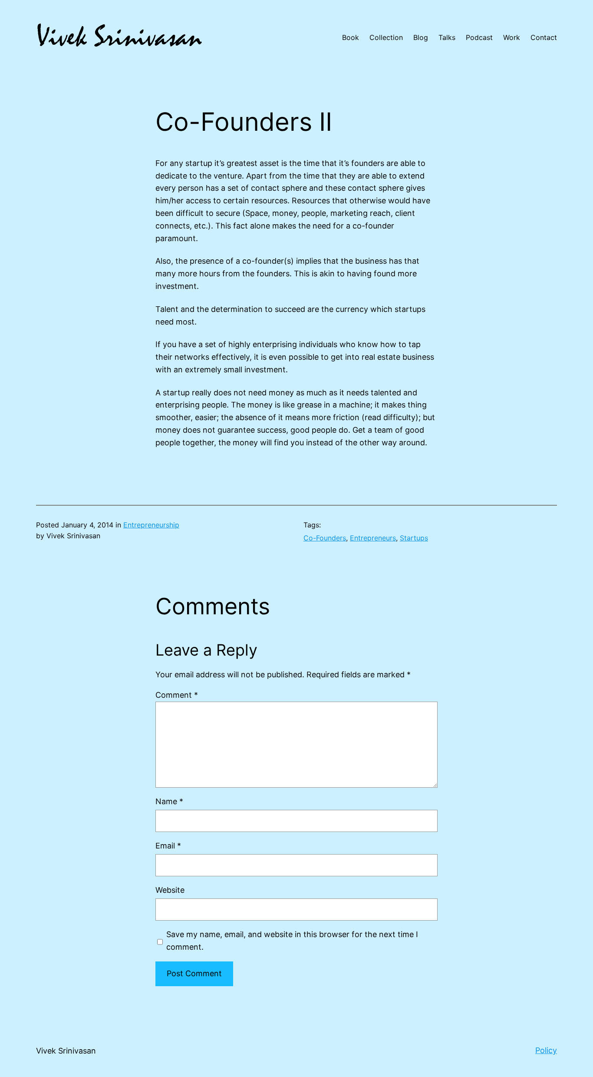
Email (168, 845)
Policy (546, 1050)
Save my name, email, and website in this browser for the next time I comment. (292, 940)
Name (169, 801)
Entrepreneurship (151, 524)
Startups (414, 538)
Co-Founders (324, 538)
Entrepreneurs (373, 538)
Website (169, 890)
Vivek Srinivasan (66, 1050)
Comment (176, 694)
